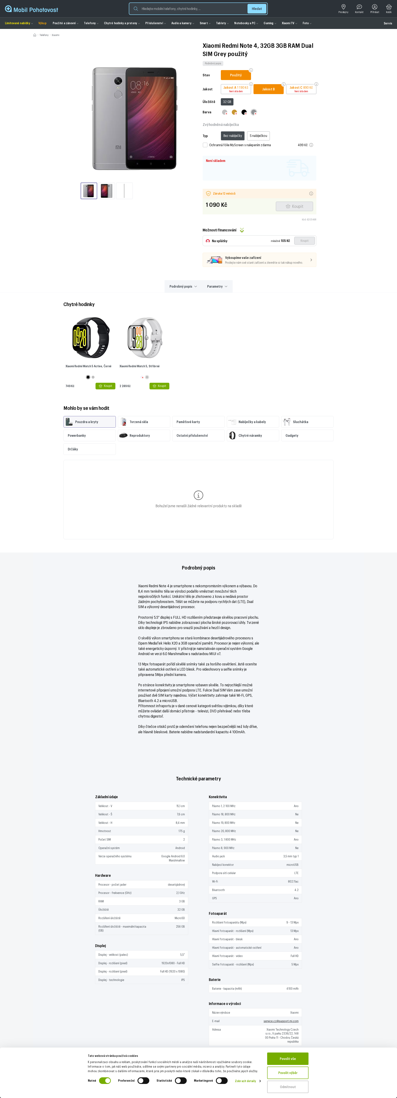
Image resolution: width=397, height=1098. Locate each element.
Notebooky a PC (244, 23)
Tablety (221, 23)
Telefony (90, 23)
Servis (388, 23)
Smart (204, 23)
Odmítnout (288, 1087)
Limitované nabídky (17, 23)
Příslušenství (154, 23)
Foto (306, 23)
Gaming (268, 23)
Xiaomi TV (288, 23)
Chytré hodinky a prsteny (120, 23)
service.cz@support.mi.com (281, 1021)
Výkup (42, 23)
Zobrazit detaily (245, 1081)
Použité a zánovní (64, 23)
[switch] (143, 1080)
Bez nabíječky (233, 136)
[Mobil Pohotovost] (31, 8)
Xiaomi (55, 35)
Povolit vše (288, 1059)
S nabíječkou (258, 136)
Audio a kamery (181, 23)
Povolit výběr (288, 1073)
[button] (198, 8)
